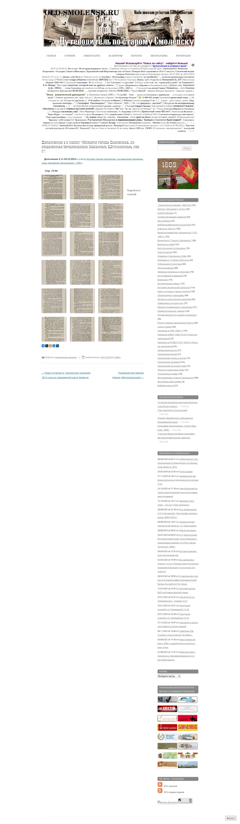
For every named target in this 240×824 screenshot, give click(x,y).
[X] (46, 345)
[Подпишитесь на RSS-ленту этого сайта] (161, 786)
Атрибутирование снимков (172, 216)
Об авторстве (115, 56)
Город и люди (165, 252)
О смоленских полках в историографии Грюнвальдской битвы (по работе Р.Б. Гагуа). (178, 580)
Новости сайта (92, 56)
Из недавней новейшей (170, 275)
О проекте (69, 56)
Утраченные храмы (168, 373)
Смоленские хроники (66, 357)
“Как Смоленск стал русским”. (173, 410)
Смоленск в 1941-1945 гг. (170, 330)
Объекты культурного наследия (174, 299)
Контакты (136, 56)
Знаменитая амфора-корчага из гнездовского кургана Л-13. (178, 480)
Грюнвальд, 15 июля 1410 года (173, 260)
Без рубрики (164, 220)
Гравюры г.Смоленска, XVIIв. (172, 256)
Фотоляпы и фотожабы (170, 381)
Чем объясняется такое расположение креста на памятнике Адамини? (178, 492)
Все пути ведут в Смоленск (171, 248)
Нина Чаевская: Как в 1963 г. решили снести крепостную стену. (177, 643)
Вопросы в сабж (166, 244)
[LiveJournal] (57, 345)
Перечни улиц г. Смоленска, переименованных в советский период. (177, 655)
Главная (51, 56)
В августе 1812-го (166, 228)
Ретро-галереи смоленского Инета (176, 322)
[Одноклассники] (50, 345)
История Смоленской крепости (174, 287)
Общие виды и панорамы (171, 295)
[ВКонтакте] (43, 345)
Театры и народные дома (171, 369)
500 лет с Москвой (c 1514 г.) (172, 209)
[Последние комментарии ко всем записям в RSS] (161, 792)
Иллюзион (163, 279)
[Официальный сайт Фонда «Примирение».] (167, 739)
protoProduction (166, 212)
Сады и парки (165, 326)
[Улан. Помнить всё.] (188, 720)
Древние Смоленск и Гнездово (174, 271)
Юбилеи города (166, 385)
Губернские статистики (170, 263)
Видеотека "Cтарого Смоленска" (175, 240)
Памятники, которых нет (170, 303)
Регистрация (183, 56)
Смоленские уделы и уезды (172, 358)
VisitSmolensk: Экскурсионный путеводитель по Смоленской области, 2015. (178, 463)
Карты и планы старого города (174, 291)
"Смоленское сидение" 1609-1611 (175, 205)
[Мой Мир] (53, 345)
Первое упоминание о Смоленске (175, 307)
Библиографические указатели (174, 224)
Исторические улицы (168, 283)
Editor (117, 357)
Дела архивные (166, 267)
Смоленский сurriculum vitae (172, 365)
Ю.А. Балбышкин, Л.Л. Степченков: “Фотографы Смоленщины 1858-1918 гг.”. (178, 513)
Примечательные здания (171, 311)
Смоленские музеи (167, 354)
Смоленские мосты (167, 350)
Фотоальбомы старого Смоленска (175, 377)
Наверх (232, 818)
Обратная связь (159, 56)
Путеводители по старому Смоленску (177, 314)
